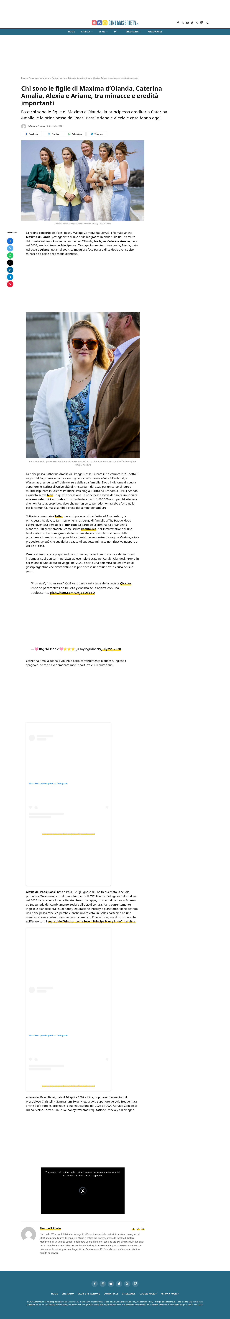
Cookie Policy (148, 1293)
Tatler (59, 516)
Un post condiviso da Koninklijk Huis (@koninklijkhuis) (68, 834)
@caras (125, 583)
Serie (102, 31)
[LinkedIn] (10, 270)
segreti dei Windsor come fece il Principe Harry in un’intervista (91, 921)
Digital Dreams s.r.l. (70, 1301)
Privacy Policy (170, 1293)
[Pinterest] (10, 284)
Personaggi (155, 31)
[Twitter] (10, 248)
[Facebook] (10, 241)
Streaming (132, 31)
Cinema (85, 31)
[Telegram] (10, 277)
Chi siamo (68, 1293)
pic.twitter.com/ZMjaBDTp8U (72, 592)
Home (71, 31)
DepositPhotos (196, 1301)
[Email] (10, 262)
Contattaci (111, 1293)
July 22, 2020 (111, 649)
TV (115, 31)
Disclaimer (129, 1293)
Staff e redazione (89, 1293)
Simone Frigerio (37, 126)
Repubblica (88, 529)
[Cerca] (207, 22)
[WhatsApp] (10, 255)
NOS (50, 495)
